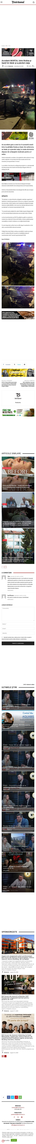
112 (9, 45)
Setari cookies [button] (6, 1140)
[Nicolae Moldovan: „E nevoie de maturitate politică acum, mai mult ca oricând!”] (18, 822)
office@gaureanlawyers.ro (18, 1125)
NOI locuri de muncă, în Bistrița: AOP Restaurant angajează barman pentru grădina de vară (15, 997)
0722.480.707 (18, 1109)
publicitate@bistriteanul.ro (18, 1114)
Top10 (4, 504)
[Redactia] (3, 66)
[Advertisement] (18, 24)
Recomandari (7, 468)
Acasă (3, 45)
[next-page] (5, 567)
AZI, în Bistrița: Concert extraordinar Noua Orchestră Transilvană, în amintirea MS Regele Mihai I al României (27, 384)
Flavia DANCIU (7, 829)
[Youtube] (21, 1117)
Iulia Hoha (6, 708)
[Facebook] (8, 1097)
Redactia (11, 66)
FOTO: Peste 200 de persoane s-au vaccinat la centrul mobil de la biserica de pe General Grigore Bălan (9, 384)
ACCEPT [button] (14, 1140)
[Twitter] (12, 1097)
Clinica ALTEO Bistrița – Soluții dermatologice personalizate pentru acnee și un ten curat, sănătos (17, 487)
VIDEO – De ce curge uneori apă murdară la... (18, 767)
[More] (24, 364)
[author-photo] (3, 972)
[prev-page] (3, 567)
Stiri (6, 45)
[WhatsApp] (20, 1097)
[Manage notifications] (3, 1141)
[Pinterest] (16, 1097)
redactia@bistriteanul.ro (18, 1107)
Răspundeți (10, 590)
